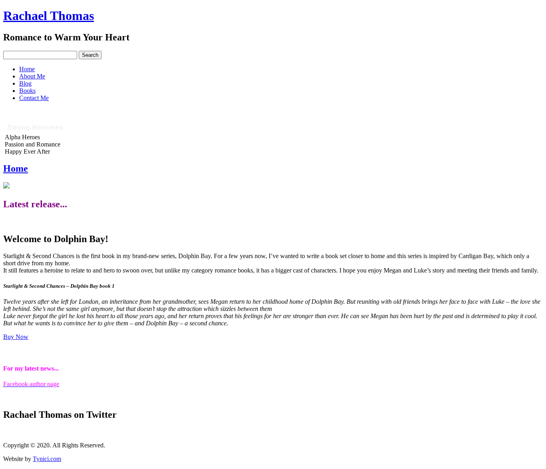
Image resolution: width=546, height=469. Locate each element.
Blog (25, 83)
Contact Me (34, 97)
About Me (32, 76)
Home (27, 69)
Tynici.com (47, 458)
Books (27, 90)
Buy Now (15, 336)
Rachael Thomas (48, 15)
